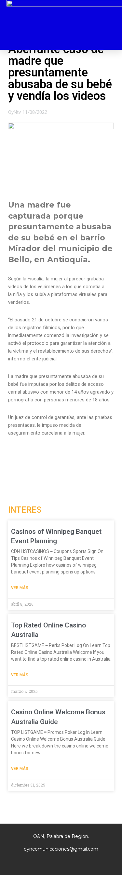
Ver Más (19, 588)
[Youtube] (75, 862)
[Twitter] (61, 862)
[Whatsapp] (88, 862)
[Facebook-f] (34, 862)
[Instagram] (47, 862)
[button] (110, 25)
